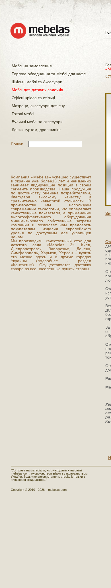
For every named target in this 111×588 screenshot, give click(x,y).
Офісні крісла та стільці (33, 97)
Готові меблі (23, 113)
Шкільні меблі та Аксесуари (37, 82)
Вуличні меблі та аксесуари (37, 121)
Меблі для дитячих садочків (37, 90)
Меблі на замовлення (32, 66)
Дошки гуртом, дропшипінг (36, 129)
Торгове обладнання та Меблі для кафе (49, 74)
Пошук (17, 144)
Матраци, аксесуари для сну (38, 105)
